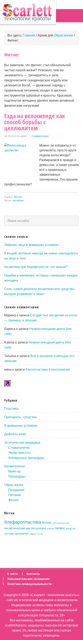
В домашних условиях (20, 425)
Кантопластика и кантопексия (48, 369)
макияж (50, 528)
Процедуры (17, 476)
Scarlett (28, 12)
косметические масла (19, 528)
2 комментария (40, 136)
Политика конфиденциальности (29, 583)
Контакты (33, 573)
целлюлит (18, 200)
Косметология (14, 466)
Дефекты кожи (15, 434)
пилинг (60, 528)
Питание (14, 495)
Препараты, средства (20, 417)
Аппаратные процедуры (26, 457)
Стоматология (19, 447)
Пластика (11, 408)
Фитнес (18, 197)
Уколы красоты (19, 452)
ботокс (47, 522)
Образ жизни (13, 485)
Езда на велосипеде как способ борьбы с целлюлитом (34, 122)
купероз (40, 528)
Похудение (16, 490)
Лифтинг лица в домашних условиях (31, 245)
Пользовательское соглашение (28, 578)
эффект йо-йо (36, 534)
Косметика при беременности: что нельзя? (35, 267)
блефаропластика (22, 522)
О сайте (12, 573)
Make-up (14, 471)
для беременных (61, 523)
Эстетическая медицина (22, 442)
